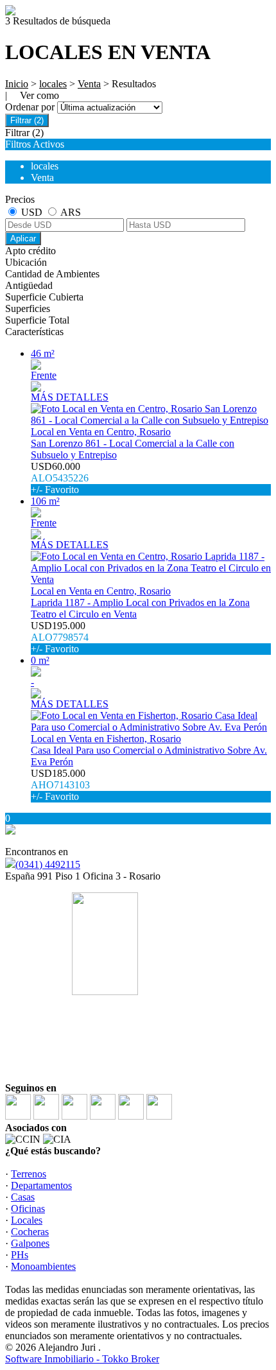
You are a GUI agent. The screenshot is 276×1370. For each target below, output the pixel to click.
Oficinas (28, 1208)
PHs (19, 1254)
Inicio (16, 83)
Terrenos (28, 1173)
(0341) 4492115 (47, 864)
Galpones (30, 1243)
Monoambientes (43, 1266)
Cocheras (30, 1231)
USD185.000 (60, 785)
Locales (26, 1220)
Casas (23, 1197)
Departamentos (41, 1185)
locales (53, 83)
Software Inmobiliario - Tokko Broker (82, 1358)
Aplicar (23, 238)
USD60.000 (60, 478)
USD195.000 (60, 637)
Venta (89, 83)
